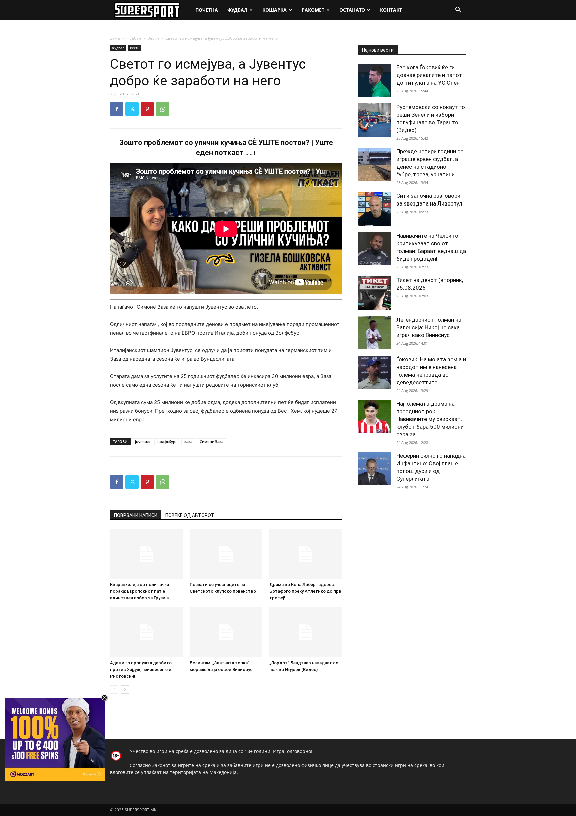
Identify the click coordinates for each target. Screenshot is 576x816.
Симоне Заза (211, 441)
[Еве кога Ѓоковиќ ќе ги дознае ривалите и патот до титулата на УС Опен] (374, 80)
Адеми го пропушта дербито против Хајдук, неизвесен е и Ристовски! (141, 669)
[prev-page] (114, 689)
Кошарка (274, 10)
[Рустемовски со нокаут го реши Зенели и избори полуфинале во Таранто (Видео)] (374, 120)
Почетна (206, 10)
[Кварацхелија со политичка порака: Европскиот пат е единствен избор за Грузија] (146, 554)
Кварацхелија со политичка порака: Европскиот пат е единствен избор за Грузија (139, 591)
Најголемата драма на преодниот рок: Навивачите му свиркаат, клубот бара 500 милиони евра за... (430, 419)
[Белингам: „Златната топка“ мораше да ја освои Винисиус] (226, 632)
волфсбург (167, 441)
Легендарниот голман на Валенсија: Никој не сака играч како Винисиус (428, 327)
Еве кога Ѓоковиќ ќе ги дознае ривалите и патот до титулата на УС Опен (429, 75)
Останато (352, 10)
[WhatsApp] (162, 109)
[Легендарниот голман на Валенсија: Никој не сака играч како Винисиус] (374, 332)
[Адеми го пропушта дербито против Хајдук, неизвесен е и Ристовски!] (146, 632)
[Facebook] (116, 109)
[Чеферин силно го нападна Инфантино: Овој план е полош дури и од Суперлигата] (374, 468)
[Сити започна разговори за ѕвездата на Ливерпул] (374, 209)
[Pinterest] (147, 109)
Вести (153, 38)
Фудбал (237, 10)
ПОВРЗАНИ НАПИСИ (135, 515)
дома (115, 38)
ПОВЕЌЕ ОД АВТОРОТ (189, 515)
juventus (142, 441)
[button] (458, 10)
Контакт (391, 10)
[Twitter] (132, 109)
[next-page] (125, 689)
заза (188, 441)
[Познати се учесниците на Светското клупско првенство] (226, 554)
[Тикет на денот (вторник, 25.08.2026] (374, 293)
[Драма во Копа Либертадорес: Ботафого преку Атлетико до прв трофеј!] (305, 554)
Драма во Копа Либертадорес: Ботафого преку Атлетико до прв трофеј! (305, 591)
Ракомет (313, 10)
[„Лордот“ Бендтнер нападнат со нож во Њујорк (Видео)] (305, 632)
